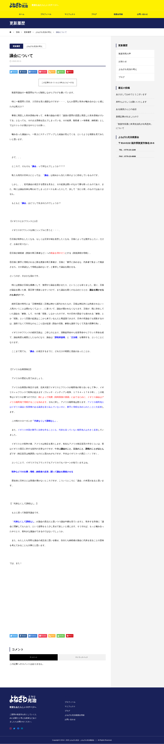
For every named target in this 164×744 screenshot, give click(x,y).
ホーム (21, 14)
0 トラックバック (82, 657)
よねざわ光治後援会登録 (74, 715)
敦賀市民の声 (125, 54)
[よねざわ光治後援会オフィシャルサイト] (19, 5)
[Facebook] (18, 728)
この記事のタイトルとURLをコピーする (58, 83)
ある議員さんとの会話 (126, 109)
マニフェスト (70, 14)
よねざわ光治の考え (34, 46)
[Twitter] (14, 728)
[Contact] (22, 728)
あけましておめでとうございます (131, 94)
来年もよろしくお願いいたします (131, 102)
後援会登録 (118, 14)
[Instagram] (11, 728)
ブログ (94, 14)
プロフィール (45, 14)
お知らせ (123, 61)
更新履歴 (16, 46)
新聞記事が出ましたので (127, 117)
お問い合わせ (142, 14)
